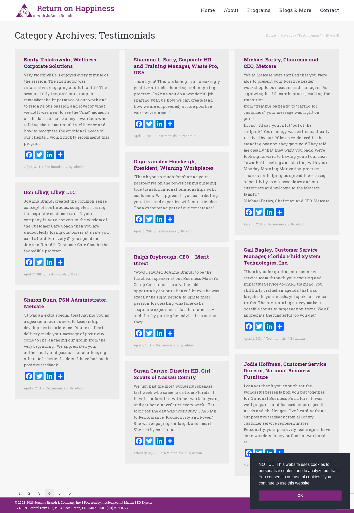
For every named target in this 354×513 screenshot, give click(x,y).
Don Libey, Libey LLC (50, 192)
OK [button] (300, 495)
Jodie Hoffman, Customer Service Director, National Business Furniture (285, 370)
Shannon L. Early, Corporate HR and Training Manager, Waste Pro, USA (176, 66)
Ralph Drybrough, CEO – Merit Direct (171, 259)
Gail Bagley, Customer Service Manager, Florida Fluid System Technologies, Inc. (282, 256)
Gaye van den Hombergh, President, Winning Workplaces (173, 164)
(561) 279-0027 (118, 508)
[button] (312, 483)
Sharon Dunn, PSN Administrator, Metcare (65, 302)
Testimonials (54, 167)
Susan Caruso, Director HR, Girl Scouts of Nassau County (172, 373)
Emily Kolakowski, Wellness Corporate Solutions (60, 62)
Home (271, 35)
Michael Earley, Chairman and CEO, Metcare (281, 62)
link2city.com (112, 502)
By (76, 167)
